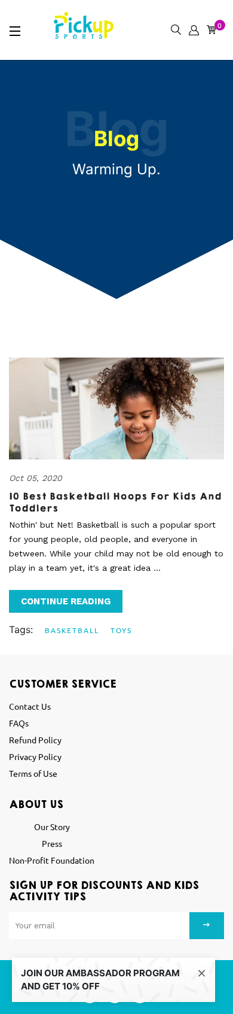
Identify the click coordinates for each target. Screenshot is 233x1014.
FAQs (19, 723)
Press (52, 843)
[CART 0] (209, 27)
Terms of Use (33, 773)
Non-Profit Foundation (51, 860)
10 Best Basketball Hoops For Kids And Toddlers (115, 502)
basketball (72, 630)
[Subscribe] (206, 925)
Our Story (52, 826)
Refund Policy (35, 739)
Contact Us (30, 706)
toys (121, 630)
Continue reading (66, 601)
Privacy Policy (35, 756)
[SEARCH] (173, 27)
